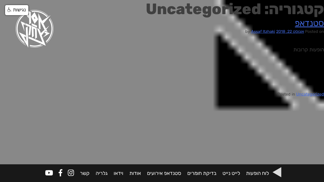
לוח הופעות (257, 173)
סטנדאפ (309, 23)
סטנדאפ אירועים (164, 173)
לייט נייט (231, 173)
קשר (85, 173)
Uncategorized (310, 94)
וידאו (118, 173)
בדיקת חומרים (201, 173)
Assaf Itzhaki (263, 31)
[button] (16, 10)
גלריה (102, 173)
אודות (135, 173)
